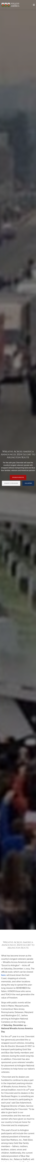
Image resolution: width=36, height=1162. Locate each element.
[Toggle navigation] (34, 4)
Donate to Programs (11, 483)
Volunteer (28, 483)
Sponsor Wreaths (18, 477)
